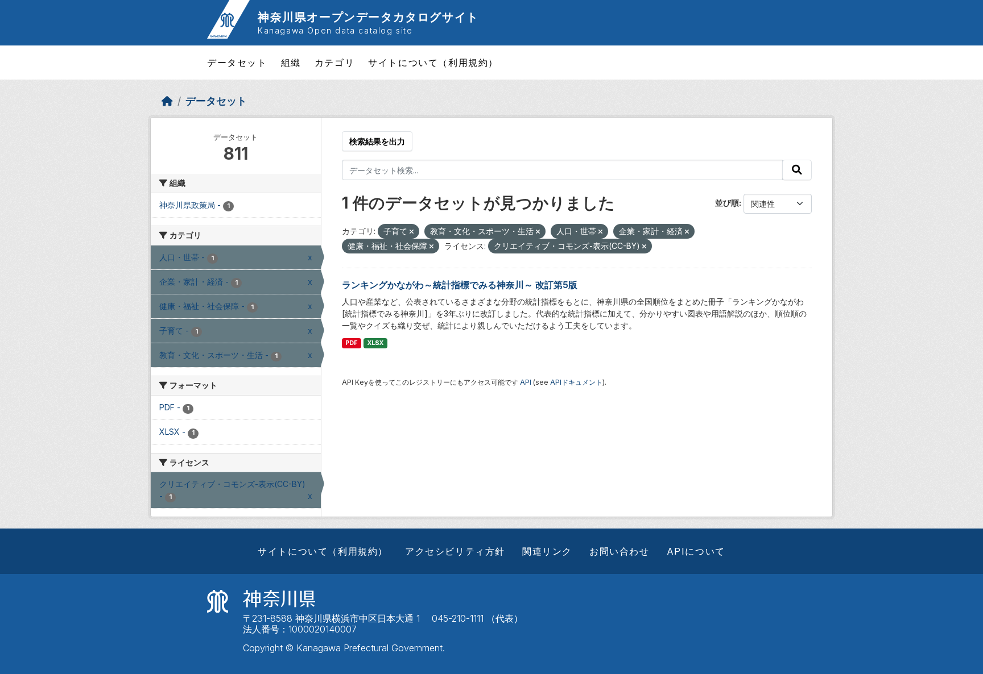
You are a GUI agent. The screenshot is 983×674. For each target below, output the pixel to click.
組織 (291, 62)
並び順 (727, 202)
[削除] (412, 232)
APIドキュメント (576, 382)
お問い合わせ (619, 551)
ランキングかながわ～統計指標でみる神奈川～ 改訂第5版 (459, 284)
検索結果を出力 (377, 141)
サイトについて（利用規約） (433, 62)
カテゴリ (334, 62)
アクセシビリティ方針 (455, 551)
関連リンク (547, 551)
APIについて (696, 551)
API (525, 382)
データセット (237, 62)
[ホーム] (167, 101)
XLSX (375, 343)
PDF (351, 343)
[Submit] (797, 170)
